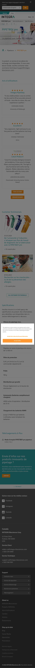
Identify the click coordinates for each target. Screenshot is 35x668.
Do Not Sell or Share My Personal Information (17, 336)
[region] (17, 334)
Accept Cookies (17, 340)
